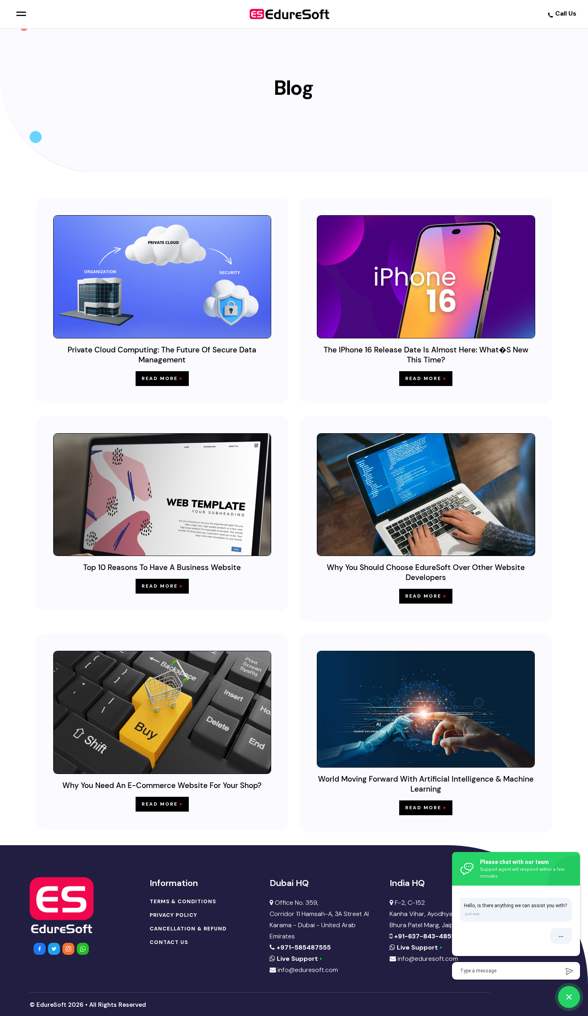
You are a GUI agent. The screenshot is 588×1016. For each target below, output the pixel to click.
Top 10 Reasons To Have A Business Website (162, 567)
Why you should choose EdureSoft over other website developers (426, 572)
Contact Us (169, 942)
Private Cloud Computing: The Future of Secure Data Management (162, 355)
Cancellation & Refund (188, 929)
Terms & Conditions (183, 901)
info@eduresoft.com (307, 970)
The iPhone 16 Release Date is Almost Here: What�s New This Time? (426, 355)
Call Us (565, 13)
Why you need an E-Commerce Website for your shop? (162, 785)
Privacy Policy (173, 915)
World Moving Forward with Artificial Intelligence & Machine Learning (426, 784)
